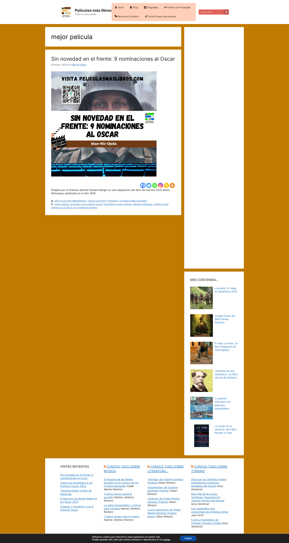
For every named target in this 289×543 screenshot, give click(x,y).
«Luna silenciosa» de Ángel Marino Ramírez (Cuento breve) (164, 513)
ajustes (166, 539)
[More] (172, 185)
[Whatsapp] (154, 185)
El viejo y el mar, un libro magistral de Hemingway (226, 346)
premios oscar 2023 (61, 207)
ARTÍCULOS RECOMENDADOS (70, 201)
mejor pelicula (61, 204)
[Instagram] (160, 185)
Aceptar (188, 538)
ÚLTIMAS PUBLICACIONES (133, 201)
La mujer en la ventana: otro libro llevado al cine (226, 429)
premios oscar (161, 204)
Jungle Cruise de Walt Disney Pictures (225, 319)
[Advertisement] (214, 148)
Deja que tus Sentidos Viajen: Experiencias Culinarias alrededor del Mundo (209, 483)
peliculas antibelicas (143, 204)
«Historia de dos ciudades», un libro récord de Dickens (226, 374)
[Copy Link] (166, 185)
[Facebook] (143, 185)
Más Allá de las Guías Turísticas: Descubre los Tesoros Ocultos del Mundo (207, 497)
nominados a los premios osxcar (86, 204)
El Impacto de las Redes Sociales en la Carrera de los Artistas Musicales (121, 483)
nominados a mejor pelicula (117, 204)
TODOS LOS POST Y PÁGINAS (102, 201)
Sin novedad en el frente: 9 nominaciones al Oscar (113, 59)
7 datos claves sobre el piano (121, 516)
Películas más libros (93, 10)
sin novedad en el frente (85, 207)
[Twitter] (148, 185)
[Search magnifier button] (226, 12)
